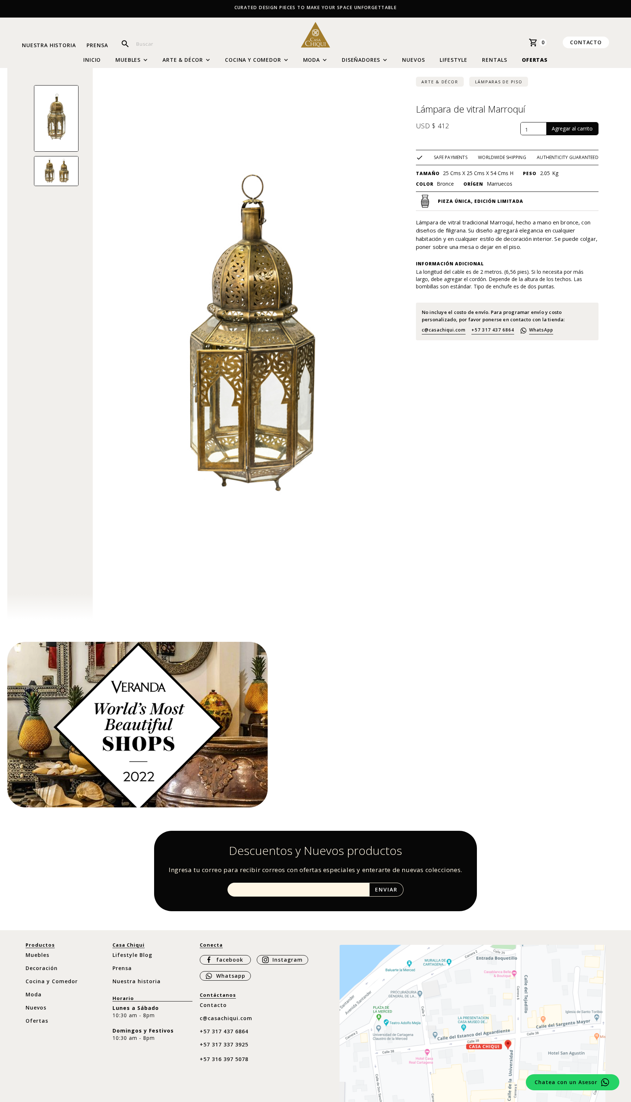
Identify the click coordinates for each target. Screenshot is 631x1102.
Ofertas (535, 59)
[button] (131, 60)
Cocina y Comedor (52, 981)
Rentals (494, 59)
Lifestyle (453, 59)
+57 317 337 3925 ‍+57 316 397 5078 (224, 1052)
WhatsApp (541, 330)
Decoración (42, 968)
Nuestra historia (49, 45)
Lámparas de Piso (499, 81)
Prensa (97, 45)
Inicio (92, 60)
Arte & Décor (439, 81)
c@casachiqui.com (444, 330)
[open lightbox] (56, 118)
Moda (34, 994)
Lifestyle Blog (132, 954)
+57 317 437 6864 (492, 330)
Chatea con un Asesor (566, 1082)
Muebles (37, 954)
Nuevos (413, 59)
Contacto (586, 42)
